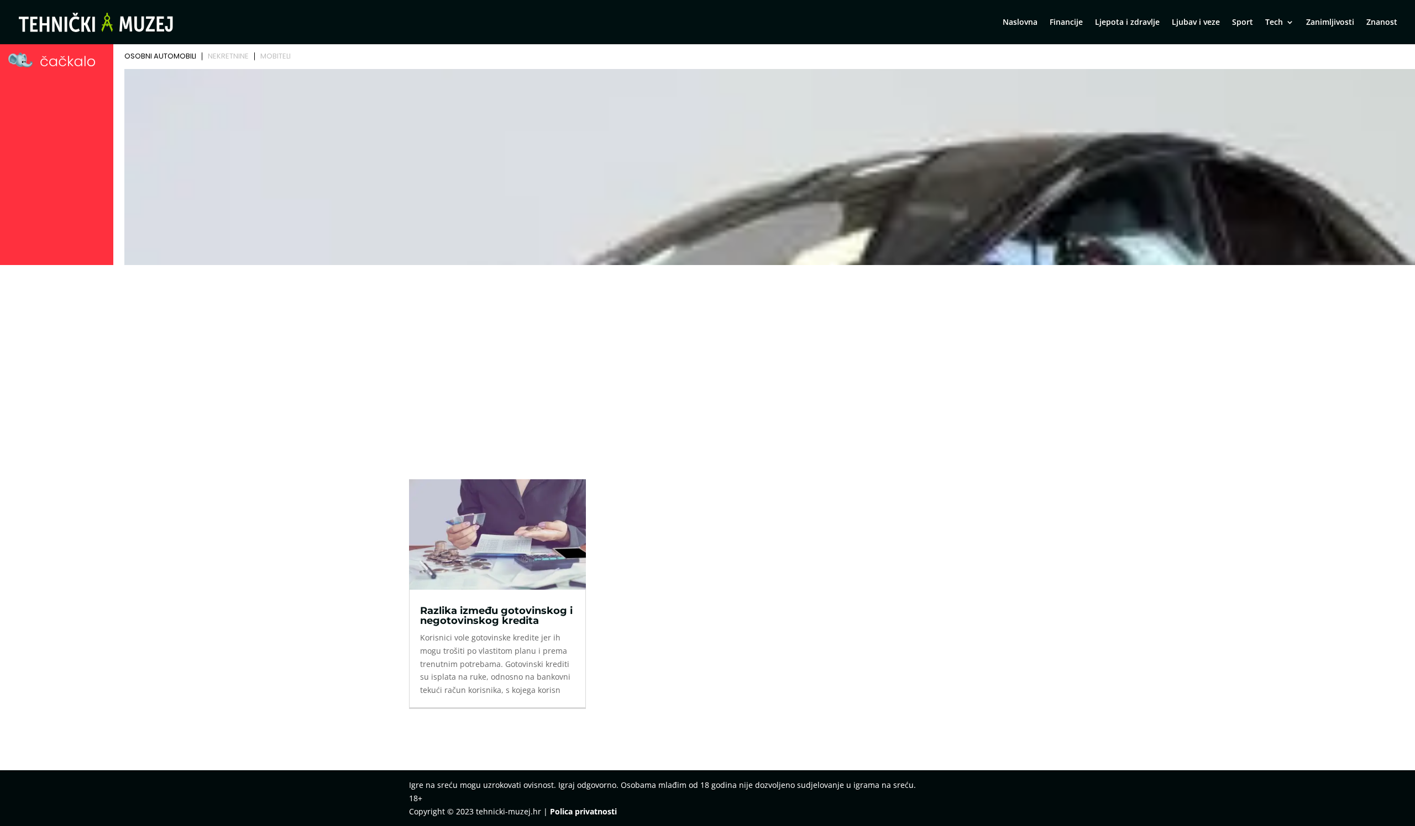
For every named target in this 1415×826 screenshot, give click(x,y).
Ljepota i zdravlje (1127, 22)
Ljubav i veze (1196, 22)
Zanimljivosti (1330, 22)
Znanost (1381, 22)
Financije (1066, 22)
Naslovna (1020, 22)
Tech (1274, 22)
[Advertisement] (707, 351)
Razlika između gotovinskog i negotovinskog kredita (496, 616)
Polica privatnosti (583, 811)
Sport (1242, 22)
